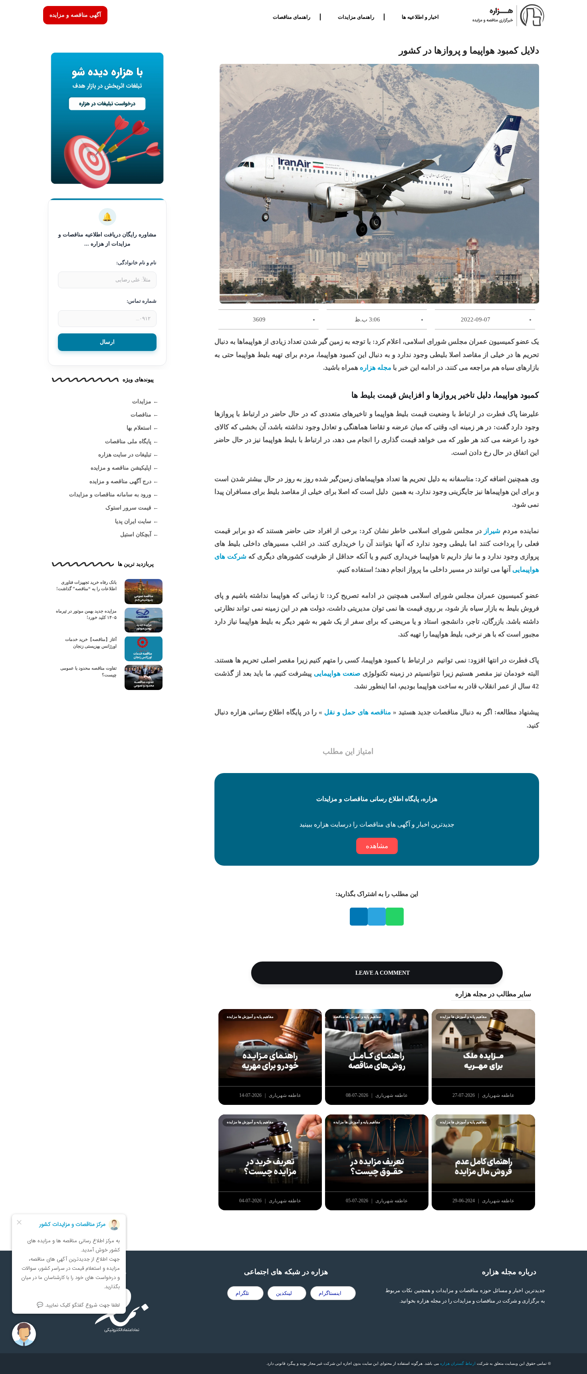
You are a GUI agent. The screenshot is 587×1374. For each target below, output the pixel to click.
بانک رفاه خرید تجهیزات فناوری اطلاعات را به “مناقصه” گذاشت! (86, 585)
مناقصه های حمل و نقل (356, 712)
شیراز (492, 531)
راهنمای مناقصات (291, 17)
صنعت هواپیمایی (337, 673)
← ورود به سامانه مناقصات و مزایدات (114, 495)
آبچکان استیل (135, 534)
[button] (395, 917)
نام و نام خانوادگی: (136, 263)
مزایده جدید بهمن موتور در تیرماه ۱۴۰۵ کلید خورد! (86, 614)
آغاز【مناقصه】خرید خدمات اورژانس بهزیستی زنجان (91, 642)
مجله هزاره (374, 367)
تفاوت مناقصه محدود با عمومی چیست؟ (88, 671)
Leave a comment (382, 973)
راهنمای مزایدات (356, 17)
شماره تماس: (142, 301)
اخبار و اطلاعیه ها (420, 17)
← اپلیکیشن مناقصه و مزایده (125, 468)
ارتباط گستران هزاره (458, 1363)
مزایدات (141, 401)
